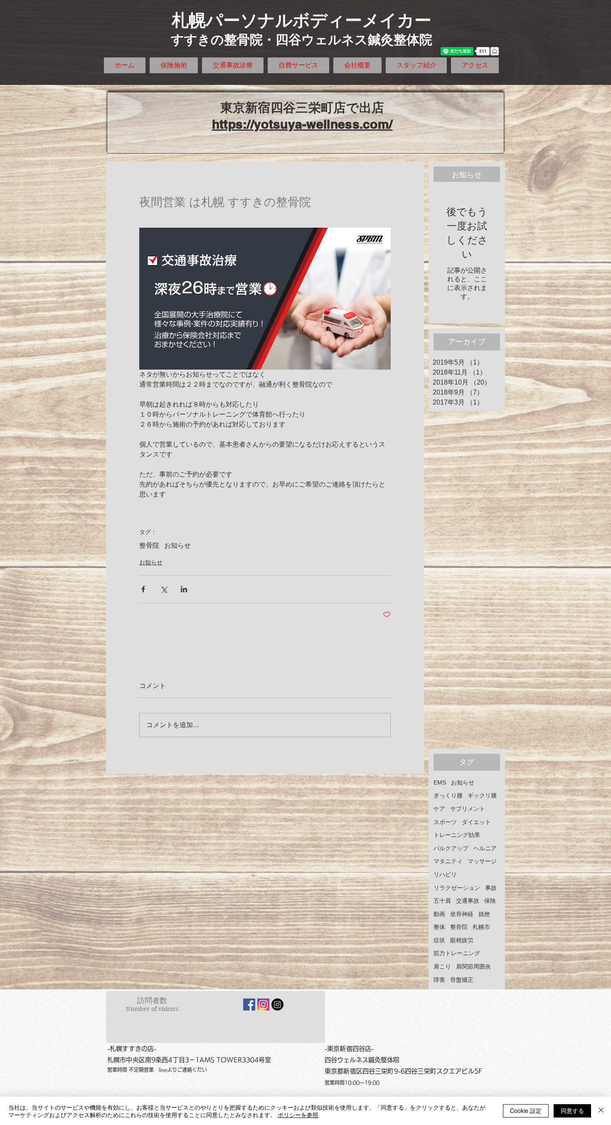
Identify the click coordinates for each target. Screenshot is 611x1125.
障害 (439, 979)
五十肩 (442, 900)
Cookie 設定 (526, 1110)
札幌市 (481, 927)
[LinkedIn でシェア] (184, 589)
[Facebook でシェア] (143, 589)
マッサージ (482, 861)
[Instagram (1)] (263, 1004)
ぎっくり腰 (448, 795)
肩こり (442, 966)
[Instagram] (277, 1004)
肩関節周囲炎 (473, 966)
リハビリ (445, 874)
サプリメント (467, 808)
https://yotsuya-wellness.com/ (302, 124)
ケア (439, 808)
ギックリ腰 (482, 795)
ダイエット (476, 822)
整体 (439, 927)
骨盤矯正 (461, 979)
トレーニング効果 (457, 835)
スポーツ (445, 822)
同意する (572, 1110)
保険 (490, 900)
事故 (491, 887)
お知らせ (177, 545)
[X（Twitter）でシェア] (164, 589)
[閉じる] (601, 1110)
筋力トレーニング (457, 953)
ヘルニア (485, 848)
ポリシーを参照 (298, 1114)
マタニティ (448, 861)
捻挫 (484, 914)
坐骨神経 (461, 914)
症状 (439, 940)
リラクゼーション (457, 887)
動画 (439, 914)
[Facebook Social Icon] (249, 1004)
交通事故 (467, 900)
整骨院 (149, 545)
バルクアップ (451, 848)
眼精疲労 (461, 940)
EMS (440, 782)
